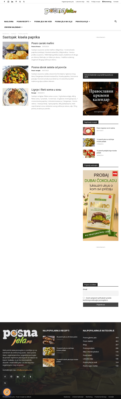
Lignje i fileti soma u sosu (46, 89)
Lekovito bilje (80, 1)
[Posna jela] (60, 11)
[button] (115, 22)
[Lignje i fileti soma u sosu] (15, 97)
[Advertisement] (100, 53)
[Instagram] (8, 1)
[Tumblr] (20, 1)
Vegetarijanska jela (68, 1)
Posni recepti (23, 21)
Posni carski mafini (42, 43)
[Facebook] (4, 1)
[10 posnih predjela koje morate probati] (89, 154)
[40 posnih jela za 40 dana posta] (49, 340)
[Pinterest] (16, 1)
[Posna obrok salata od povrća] (15, 74)
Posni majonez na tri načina (106, 128)
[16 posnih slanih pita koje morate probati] (49, 362)
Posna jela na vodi (43, 21)
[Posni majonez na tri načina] (89, 131)
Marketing (89, 397)
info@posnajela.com (24, 370)
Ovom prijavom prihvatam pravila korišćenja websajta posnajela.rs (97, 299)
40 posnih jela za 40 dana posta (66, 337)
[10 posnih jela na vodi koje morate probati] (89, 142)
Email (85, 289)
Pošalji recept (95, 1)
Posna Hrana (36, 46)
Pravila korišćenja (100, 397)
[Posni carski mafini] (15, 50)
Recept (33, 93)
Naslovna (8, 21)
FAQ (88, 1)
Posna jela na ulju (63, 21)
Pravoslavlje (82, 21)
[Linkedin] (12, 1)
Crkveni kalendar (12, 27)
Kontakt (116, 1)
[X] (24, 1)
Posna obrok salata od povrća (48, 67)
